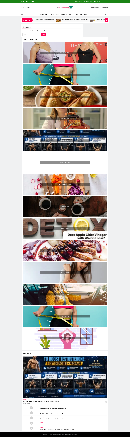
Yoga (85, 14)
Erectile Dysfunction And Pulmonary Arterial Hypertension (53, 408)
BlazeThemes (74, 434)
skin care (71, 14)
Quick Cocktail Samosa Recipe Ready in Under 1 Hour (38, 19)
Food (41, 412)
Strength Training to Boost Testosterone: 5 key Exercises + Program (41, 401)
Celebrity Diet (44, 14)
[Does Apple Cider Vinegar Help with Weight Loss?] (55, 21)
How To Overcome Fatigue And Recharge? (102, 19)
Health (57, 14)
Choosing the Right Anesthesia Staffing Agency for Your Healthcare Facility (57, 429)
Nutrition (64, 14)
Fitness (51, 14)
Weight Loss (79, 14)
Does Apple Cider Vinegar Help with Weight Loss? (71, 19)
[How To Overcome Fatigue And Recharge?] (88, 21)
